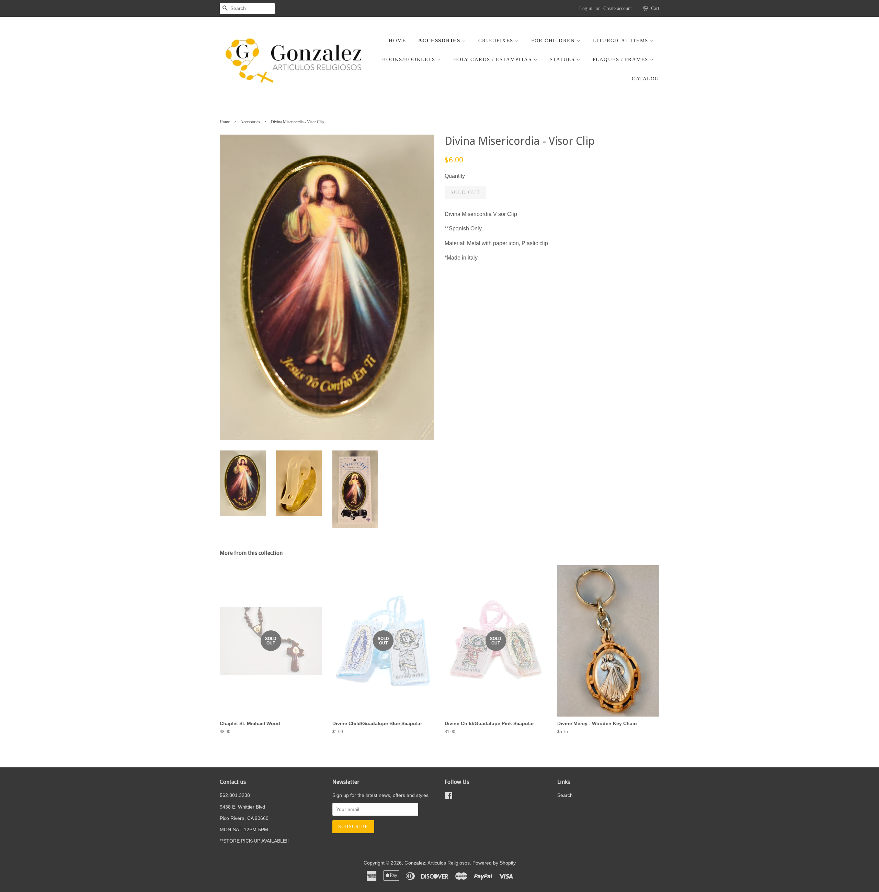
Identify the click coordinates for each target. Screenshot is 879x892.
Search (565, 795)
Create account (617, 8)
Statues (563, 59)
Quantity (455, 176)
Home (397, 40)
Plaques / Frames (621, 59)
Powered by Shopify (494, 863)
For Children (554, 40)
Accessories (440, 40)
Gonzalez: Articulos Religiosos (437, 863)
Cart (655, 8)
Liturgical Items (621, 40)
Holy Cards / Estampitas (493, 59)
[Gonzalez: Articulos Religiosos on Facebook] (449, 797)
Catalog (645, 78)
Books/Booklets (409, 59)
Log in (585, 8)
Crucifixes (496, 40)
